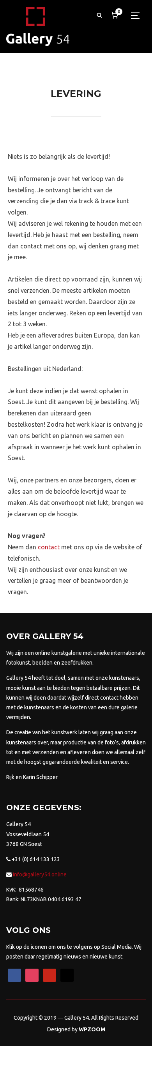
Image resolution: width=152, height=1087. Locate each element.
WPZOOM (92, 1029)
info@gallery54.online (39, 874)
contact (49, 547)
